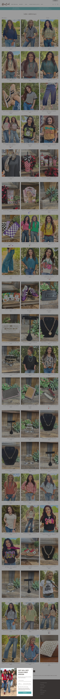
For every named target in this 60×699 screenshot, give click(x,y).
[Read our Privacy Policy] (30, 688)
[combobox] (20, 684)
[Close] (32, 669)
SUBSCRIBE (25, 692)
